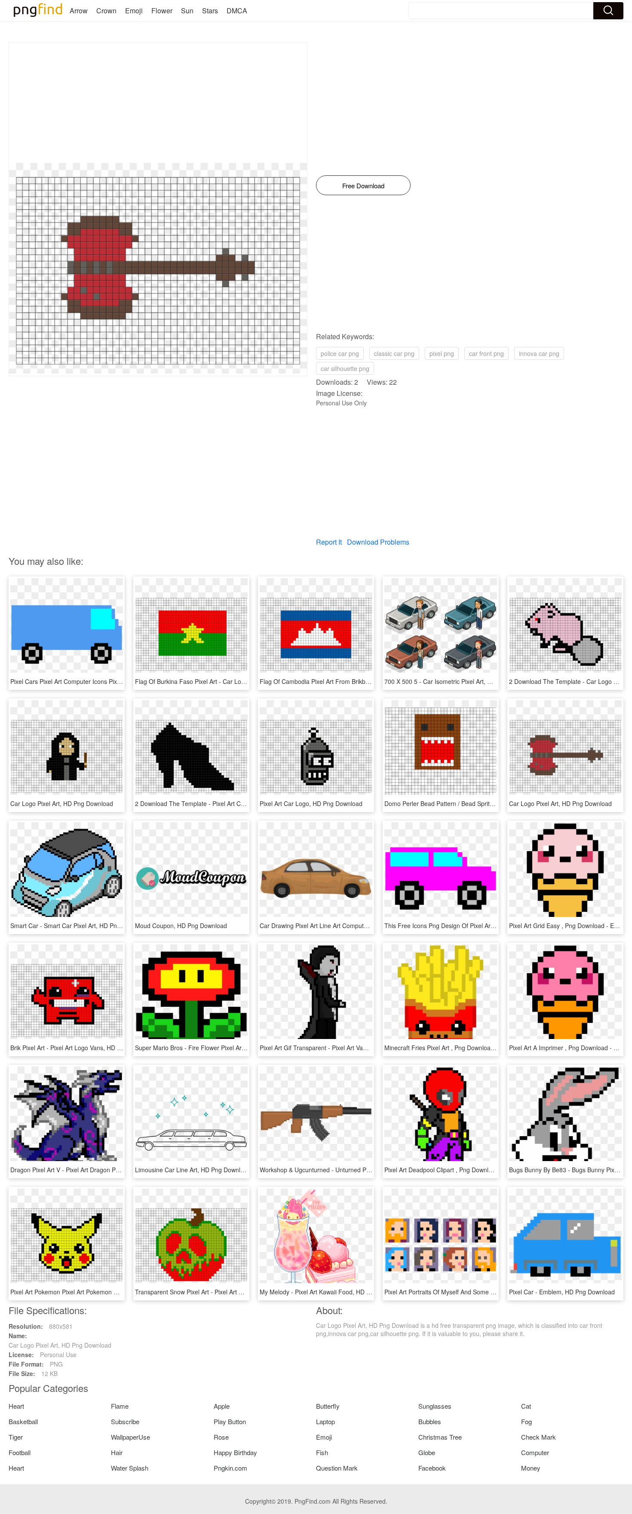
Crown (106, 10)
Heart (16, 1405)
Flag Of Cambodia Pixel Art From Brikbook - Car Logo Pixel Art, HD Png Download (372, 681)
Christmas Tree (440, 1436)
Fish (322, 1452)
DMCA (237, 10)
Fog (526, 1421)
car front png (486, 353)
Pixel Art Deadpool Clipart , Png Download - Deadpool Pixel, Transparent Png (489, 1169)
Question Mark (337, 1467)
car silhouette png (345, 368)
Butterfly (328, 1405)
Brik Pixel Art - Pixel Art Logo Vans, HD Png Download (83, 1047)
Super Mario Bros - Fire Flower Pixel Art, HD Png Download (216, 1047)
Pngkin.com (230, 1467)
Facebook (432, 1467)
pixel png (442, 353)
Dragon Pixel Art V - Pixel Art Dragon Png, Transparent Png (91, 1169)
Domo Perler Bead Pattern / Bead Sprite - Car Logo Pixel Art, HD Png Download (492, 803)
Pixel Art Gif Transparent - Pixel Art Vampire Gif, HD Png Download (350, 1047)
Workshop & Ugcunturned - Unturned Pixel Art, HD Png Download (349, 1169)
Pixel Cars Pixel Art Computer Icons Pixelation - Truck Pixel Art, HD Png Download (121, 681)
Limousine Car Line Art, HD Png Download (193, 1169)
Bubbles (429, 1421)
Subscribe (125, 1421)
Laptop (325, 1421)
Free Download (363, 185)
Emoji (134, 10)
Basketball (23, 1421)
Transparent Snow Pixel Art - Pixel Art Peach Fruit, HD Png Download (229, 1291)
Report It (329, 542)
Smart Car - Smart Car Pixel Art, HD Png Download (79, 925)
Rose (221, 1436)
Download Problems (378, 542)
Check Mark (538, 1436)
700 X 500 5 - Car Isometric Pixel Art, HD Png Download (460, 681)
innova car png (539, 353)
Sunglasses (434, 1405)
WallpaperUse (130, 1436)
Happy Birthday (235, 1452)
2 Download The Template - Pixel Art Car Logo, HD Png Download (225, 803)
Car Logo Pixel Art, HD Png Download (61, 803)
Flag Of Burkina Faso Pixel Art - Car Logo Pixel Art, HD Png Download (230, 681)
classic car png (394, 353)
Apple (222, 1405)
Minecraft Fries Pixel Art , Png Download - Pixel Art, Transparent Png (477, 1047)
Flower (161, 10)
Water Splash (129, 1467)
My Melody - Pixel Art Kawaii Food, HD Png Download (333, 1291)
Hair (117, 1452)
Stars (210, 10)
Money (530, 1467)
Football (20, 1452)
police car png (340, 353)
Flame (120, 1405)
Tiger (16, 1436)
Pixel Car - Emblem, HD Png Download (562, 1291)
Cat (526, 1405)
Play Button (230, 1421)
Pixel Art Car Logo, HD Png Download (311, 803)
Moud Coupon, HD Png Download (181, 925)
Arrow (79, 10)
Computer (535, 1452)
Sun (187, 10)
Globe (426, 1452)
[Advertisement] (158, 103)
